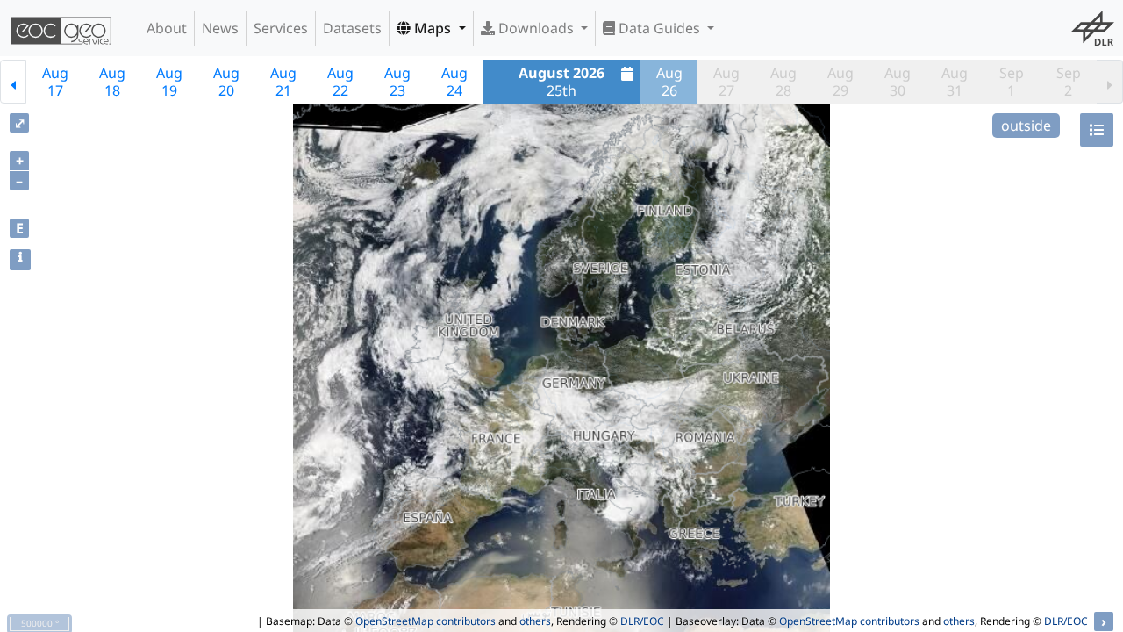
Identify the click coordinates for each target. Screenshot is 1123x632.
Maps (432, 28)
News (220, 28)
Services (281, 28)
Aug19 (169, 81)
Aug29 (840, 81)
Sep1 (1011, 81)
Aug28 (783, 81)
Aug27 (726, 81)
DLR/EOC (642, 621)
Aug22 (340, 81)
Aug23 (397, 81)
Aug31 (954, 81)
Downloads (536, 28)
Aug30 (897, 81)
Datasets (352, 28)
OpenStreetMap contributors (425, 621)
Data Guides (659, 28)
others (535, 621)
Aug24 (454, 81)
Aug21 (283, 81)
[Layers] (1096, 130)
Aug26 (669, 81)
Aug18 (112, 81)
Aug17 (55, 81)
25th (561, 81)
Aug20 (226, 81)
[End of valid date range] (1110, 82)
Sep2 (1068, 81)
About (167, 28)
